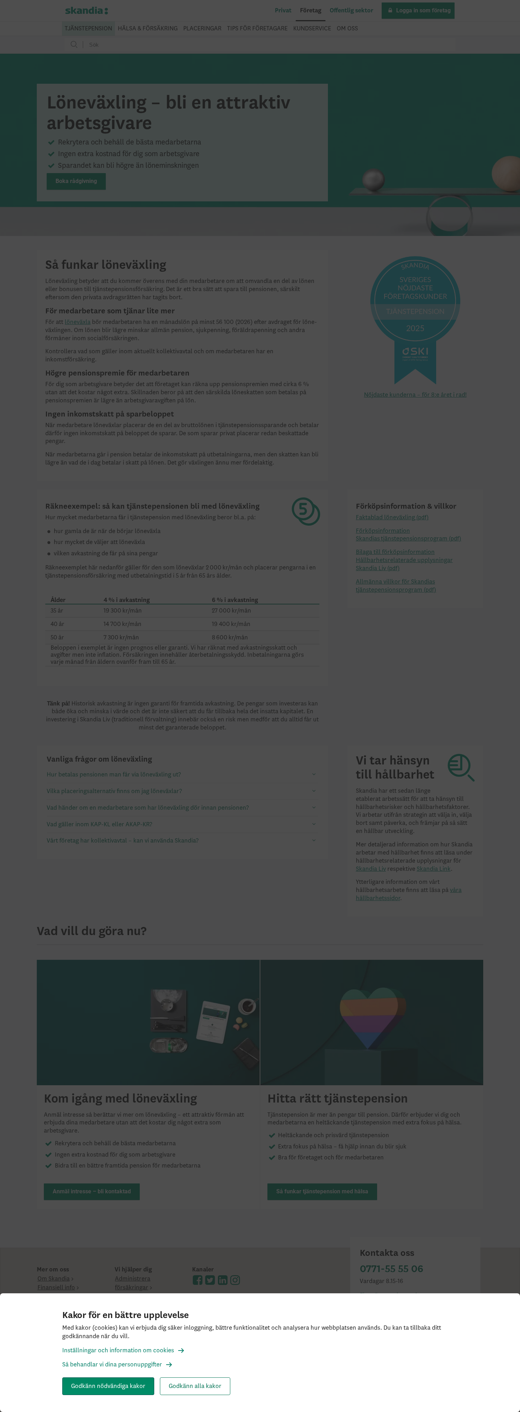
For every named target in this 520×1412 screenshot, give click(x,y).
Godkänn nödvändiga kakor (108, 1386)
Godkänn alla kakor (195, 1386)
